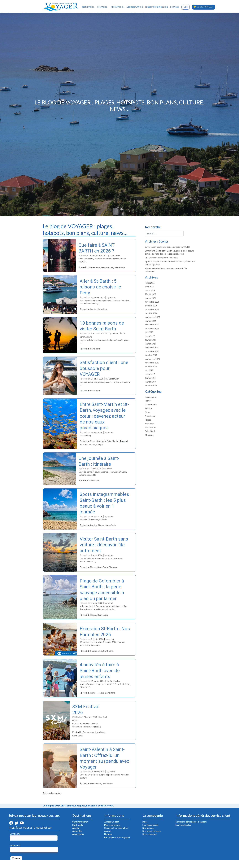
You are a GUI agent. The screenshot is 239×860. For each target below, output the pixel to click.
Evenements (94, 267)
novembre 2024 (152, 309)
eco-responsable (87, 444)
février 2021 (150, 340)
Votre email (15, 845)
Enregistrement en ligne (156, 7)
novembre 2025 (152, 302)
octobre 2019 (151, 366)
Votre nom (15, 834)
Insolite (93, 525)
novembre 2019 (152, 363)
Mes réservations (135, 7)
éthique (99, 444)
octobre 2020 (151, 355)
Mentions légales (183, 825)
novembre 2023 (152, 328)
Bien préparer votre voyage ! (117, 837)
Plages (101, 525)
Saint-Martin (77, 825)
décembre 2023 (152, 324)
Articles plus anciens (52, 793)
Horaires (174, 7)
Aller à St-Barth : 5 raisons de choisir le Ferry (100, 287)
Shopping (113, 567)
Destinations (88, 7)
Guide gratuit (78, 834)
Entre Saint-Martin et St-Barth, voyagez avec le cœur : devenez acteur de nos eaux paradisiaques (104, 416)
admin (112, 297)
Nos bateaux (148, 828)
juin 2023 (149, 332)
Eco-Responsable (150, 825)
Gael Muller (115, 255)
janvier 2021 (150, 344)
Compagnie (102, 7)
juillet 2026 (150, 283)
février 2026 (150, 294)
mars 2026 (150, 290)
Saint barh (101, 441)
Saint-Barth (120, 267)
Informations (117, 7)
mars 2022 (150, 336)
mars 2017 (150, 374)
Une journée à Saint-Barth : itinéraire (161, 258)
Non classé (94, 480)
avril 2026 (149, 286)
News (92, 441)
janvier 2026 (150, 298)
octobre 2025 (151, 306)
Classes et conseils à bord (116, 828)
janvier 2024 (150, 321)
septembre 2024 (152, 317)
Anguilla (75, 828)
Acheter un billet (205, 7)
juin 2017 (149, 370)
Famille (93, 309)
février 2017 (150, 378)
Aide (185, 7)
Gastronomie (107, 267)
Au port (107, 831)
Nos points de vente (151, 831)
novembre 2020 (152, 351)
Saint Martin (112, 441)
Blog (144, 822)
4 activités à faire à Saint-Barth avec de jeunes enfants (100, 670)
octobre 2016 (151, 385)
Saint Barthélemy (80, 822)
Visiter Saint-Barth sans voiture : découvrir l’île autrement (104, 544)
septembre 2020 (152, 359)
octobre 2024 (151, 313)
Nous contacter (149, 834)
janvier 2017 (150, 382)
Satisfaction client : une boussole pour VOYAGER (104, 368)
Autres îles (77, 831)
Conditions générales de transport (191, 822)
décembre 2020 (152, 347)
